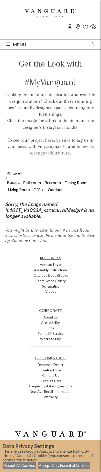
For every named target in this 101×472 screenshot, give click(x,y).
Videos (50, 291)
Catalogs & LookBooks (50, 275)
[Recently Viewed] (93, 26)
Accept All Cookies (19, 465)
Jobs (50, 328)
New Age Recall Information (50, 391)
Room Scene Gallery (50, 281)
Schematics (50, 286)
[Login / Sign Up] (70, 26)
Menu (19, 44)
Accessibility (50, 323)
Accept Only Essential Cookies (64, 465)
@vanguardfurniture (50, 153)
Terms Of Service (50, 333)
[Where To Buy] (78, 26)
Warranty (51, 397)
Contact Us (50, 375)
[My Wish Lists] (85, 26)
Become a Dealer (50, 365)
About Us (51, 317)
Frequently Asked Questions (50, 386)
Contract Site (51, 370)
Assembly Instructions (50, 270)
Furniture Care (50, 381)
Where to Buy (50, 339)
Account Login (50, 265)
